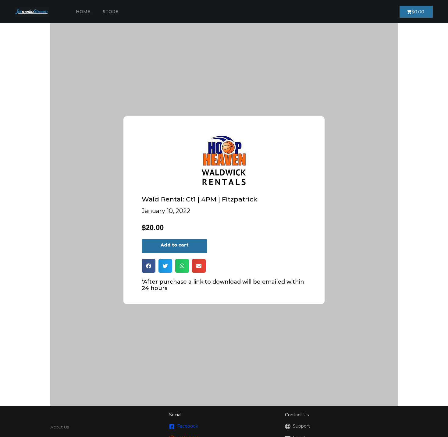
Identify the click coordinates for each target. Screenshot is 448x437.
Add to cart (174, 245)
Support (301, 426)
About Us (59, 427)
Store (111, 11)
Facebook (187, 426)
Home (83, 11)
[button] (148, 266)
